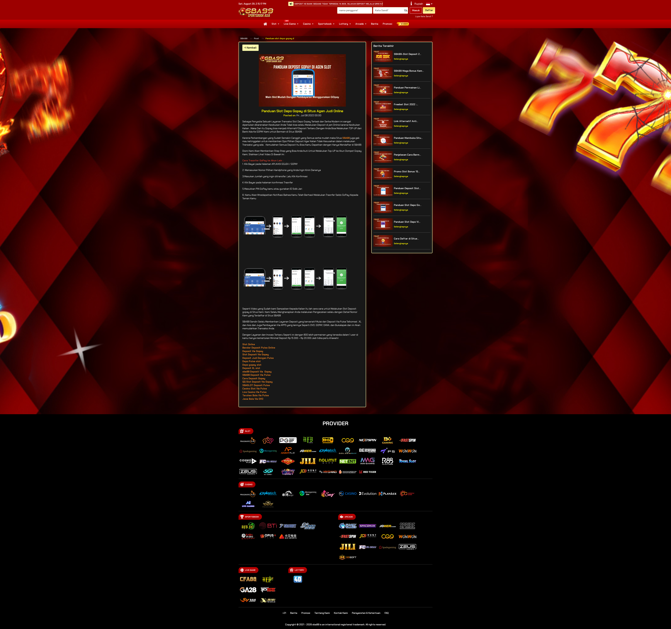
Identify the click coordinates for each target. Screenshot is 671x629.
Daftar (429, 10)
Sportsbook (325, 23)
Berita (374, 23)
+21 (284, 613)
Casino (307, 23)
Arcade (359, 23)
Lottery (343, 23)
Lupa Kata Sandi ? (423, 16)
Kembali (251, 47)
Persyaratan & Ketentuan (366, 613)
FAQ (387, 613)
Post (256, 38)
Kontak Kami (341, 613)
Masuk (416, 10)
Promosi (387, 23)
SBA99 (243, 38)
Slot (274, 23)
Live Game (290, 23)
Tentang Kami (322, 613)
